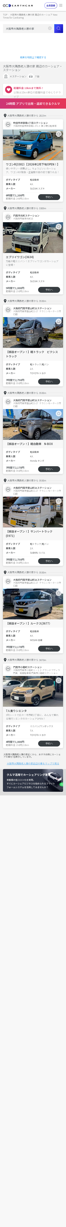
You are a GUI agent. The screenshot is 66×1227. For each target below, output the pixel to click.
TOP (5, 14)
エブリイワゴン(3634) (20, 257)
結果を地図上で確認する (33, 57)
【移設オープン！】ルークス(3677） (29, 623)
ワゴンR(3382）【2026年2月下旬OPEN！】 (33, 164)
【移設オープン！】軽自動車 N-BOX (29, 444)
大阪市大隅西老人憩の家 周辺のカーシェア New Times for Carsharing (30, 16)
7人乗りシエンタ (16, 711)
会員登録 (50, 5)
